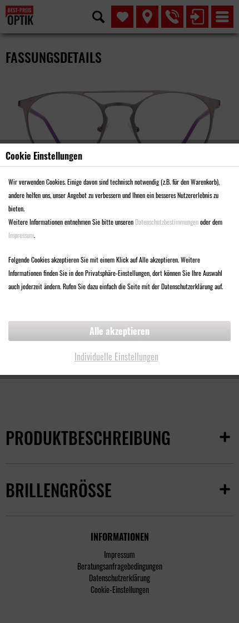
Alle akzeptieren (119, 331)
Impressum (21, 235)
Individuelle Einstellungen (116, 356)
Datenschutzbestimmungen (166, 221)
